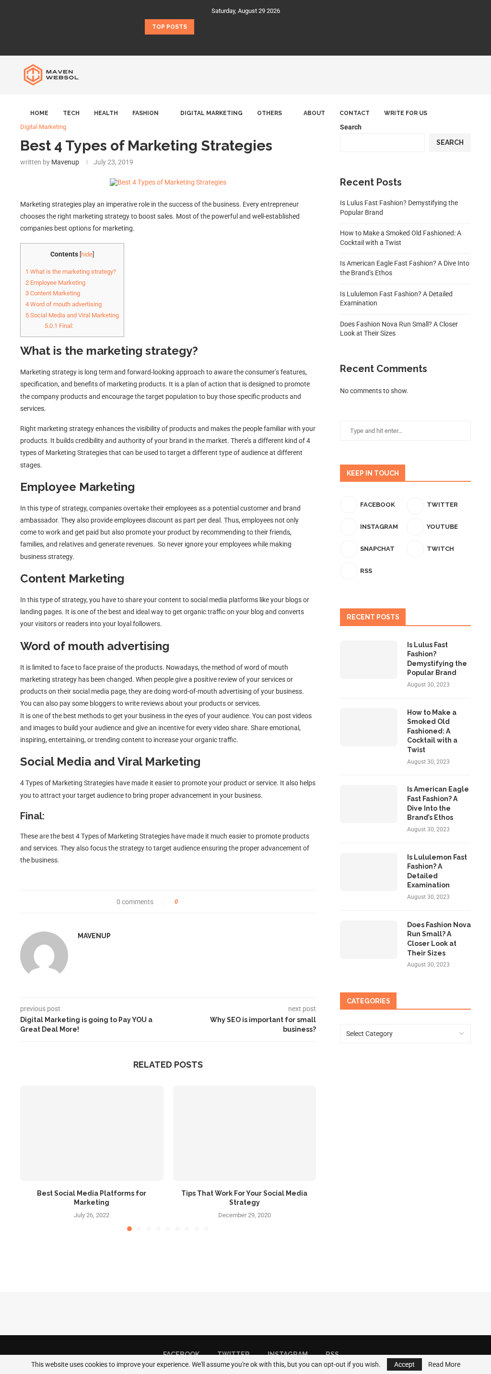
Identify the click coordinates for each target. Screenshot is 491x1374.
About (314, 113)
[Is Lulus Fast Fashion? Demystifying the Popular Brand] (368, 659)
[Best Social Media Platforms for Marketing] (92, 1133)
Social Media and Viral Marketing (72, 315)
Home (39, 113)
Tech (71, 113)
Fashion (145, 113)
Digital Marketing (211, 113)
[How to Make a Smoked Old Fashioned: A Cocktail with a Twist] (368, 727)
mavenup (94, 936)
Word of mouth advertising (63, 304)
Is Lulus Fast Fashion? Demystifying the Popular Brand (437, 659)
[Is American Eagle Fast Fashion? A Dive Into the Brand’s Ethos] (368, 804)
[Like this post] (183, 902)
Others (269, 113)
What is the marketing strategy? (70, 271)
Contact (354, 113)
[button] (203, 27)
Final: (59, 325)
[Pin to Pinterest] (211, 902)
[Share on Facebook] (193, 902)
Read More (444, 1364)
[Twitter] (239, 43)
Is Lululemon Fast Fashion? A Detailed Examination (437, 871)
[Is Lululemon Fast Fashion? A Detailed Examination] (368, 872)
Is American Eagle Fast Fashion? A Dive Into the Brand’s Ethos (438, 803)
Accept (404, 1364)
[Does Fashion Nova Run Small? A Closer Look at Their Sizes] (368, 939)
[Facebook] (226, 43)
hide (87, 254)
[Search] (466, 113)
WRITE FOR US (405, 113)
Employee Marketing (55, 282)
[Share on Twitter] (202, 902)
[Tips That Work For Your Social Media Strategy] (244, 1133)
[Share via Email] (220, 902)
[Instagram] (251, 43)
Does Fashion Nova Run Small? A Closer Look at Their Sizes (439, 939)
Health (106, 113)
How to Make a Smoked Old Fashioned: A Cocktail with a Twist (432, 731)
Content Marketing (52, 293)
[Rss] (264, 43)
